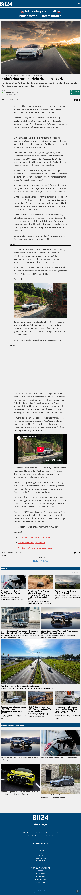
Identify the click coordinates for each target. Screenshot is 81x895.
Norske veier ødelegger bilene (31, 542)
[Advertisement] (40, 368)
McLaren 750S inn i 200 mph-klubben (34, 537)
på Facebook (40, 874)
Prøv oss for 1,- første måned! (40, 16)
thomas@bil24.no (40, 851)
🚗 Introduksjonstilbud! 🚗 (40, 11)
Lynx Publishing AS (39, 892)
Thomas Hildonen (40, 860)
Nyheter (44, 561)
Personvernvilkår (40, 890)
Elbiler (36, 561)
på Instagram (40, 879)
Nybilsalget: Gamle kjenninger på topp (35, 547)
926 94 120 (76, 91)
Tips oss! (76, 94)
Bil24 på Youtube (40, 882)
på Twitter (40, 877)
